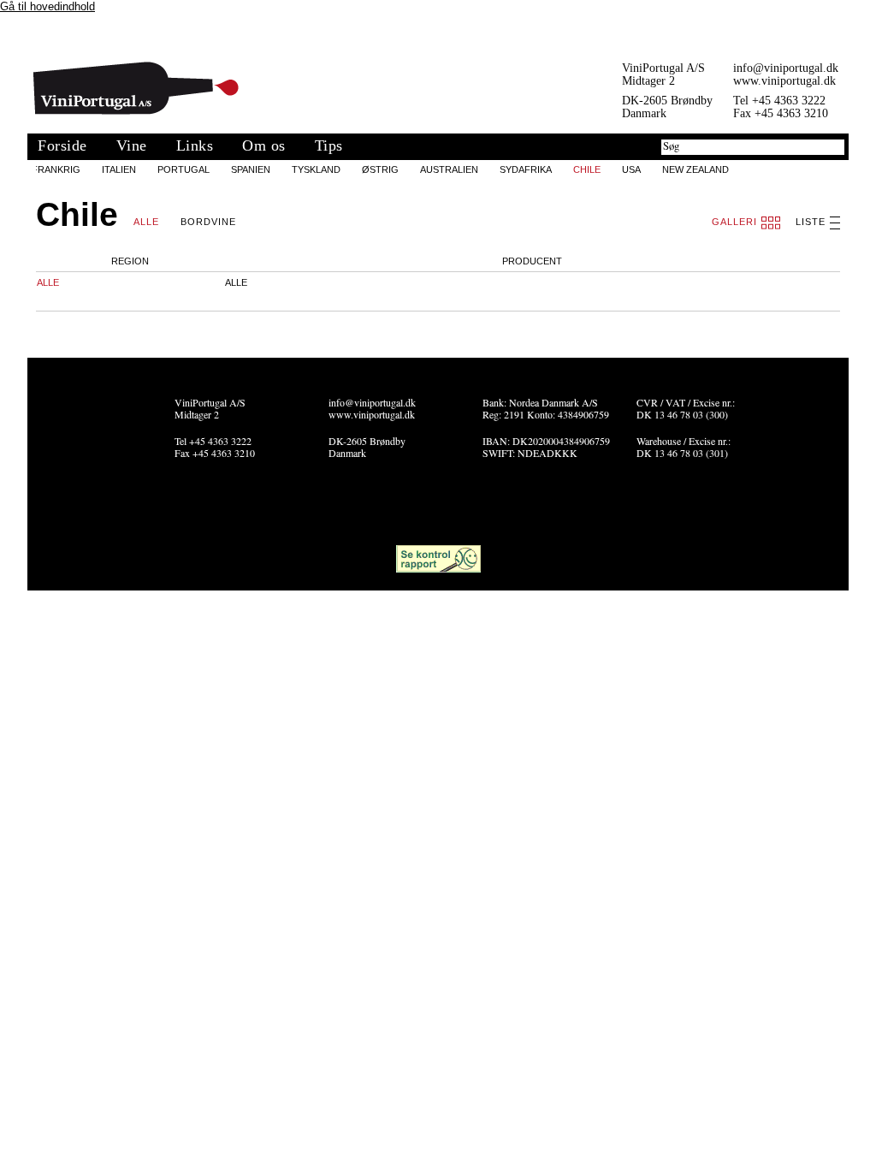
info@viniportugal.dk (785, 68)
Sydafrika (526, 169)
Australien (449, 169)
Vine (131, 145)
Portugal (183, 169)
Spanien (250, 169)
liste (811, 222)
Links (195, 145)
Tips (329, 145)
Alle (146, 222)
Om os (264, 145)
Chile (587, 169)
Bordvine (208, 222)
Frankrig (56, 169)
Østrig (380, 169)
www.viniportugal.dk (784, 80)
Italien (119, 169)
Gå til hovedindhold (47, 6)
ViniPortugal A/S (136, 88)
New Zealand (695, 169)
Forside (62, 145)
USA (631, 169)
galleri (734, 222)
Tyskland (316, 169)
